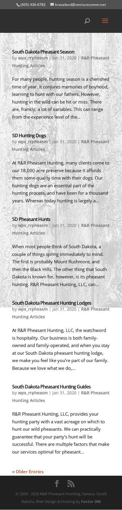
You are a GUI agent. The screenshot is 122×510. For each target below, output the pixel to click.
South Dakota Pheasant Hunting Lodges (51, 303)
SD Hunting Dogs (29, 135)
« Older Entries (28, 472)
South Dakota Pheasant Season (43, 52)
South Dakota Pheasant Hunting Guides (51, 386)
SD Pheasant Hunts (31, 219)
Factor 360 (91, 501)
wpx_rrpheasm (33, 58)
